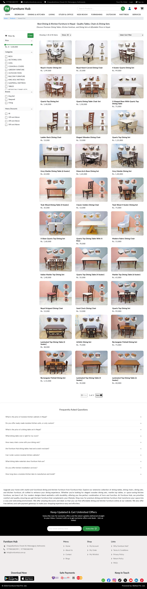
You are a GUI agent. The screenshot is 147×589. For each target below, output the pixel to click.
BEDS (10, 56)
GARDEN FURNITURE (16, 70)
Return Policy (118, 559)
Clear (30, 35)
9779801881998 (27, 549)
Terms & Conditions (120, 550)
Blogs (68, 559)
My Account (94, 546)
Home (6, 18)
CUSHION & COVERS (16, 66)
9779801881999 (12, 2)
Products (12, 18)
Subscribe (90, 529)
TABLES (11, 86)
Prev (85, 395)
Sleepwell (11, 99)
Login (131, 2)
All (9, 113)
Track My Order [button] (121, 2)
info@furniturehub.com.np (32, 2)
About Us (69, 550)
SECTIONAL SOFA (14, 60)
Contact (68, 554)
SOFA (10, 63)
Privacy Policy (118, 554)
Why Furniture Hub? (121, 546)
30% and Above (14, 124)
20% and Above (14, 121)
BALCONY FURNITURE (16, 76)
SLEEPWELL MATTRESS (17, 83)
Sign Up (141, 2)
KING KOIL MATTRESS (16, 80)
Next (98, 395)
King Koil (11, 96)
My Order (93, 550)
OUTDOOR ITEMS (15, 73)
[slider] (5, 45)
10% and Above (14, 117)
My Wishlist (94, 554)
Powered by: (133, 586)
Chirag (10, 103)
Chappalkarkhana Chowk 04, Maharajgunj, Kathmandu (66, 2)
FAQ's (115, 563)
